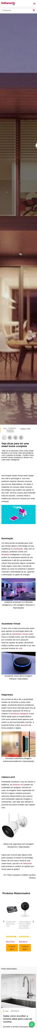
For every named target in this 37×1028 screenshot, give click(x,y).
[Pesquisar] (34, 10)
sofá (20, 648)
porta (26, 725)
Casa (5, 428)
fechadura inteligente (19, 714)
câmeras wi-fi (18, 785)
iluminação (18, 549)
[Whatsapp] (31, 1024)
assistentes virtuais (20, 634)
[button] (34, 3)
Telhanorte (27, 863)
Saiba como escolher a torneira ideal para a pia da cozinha (17, 1019)
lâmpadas (5, 555)
